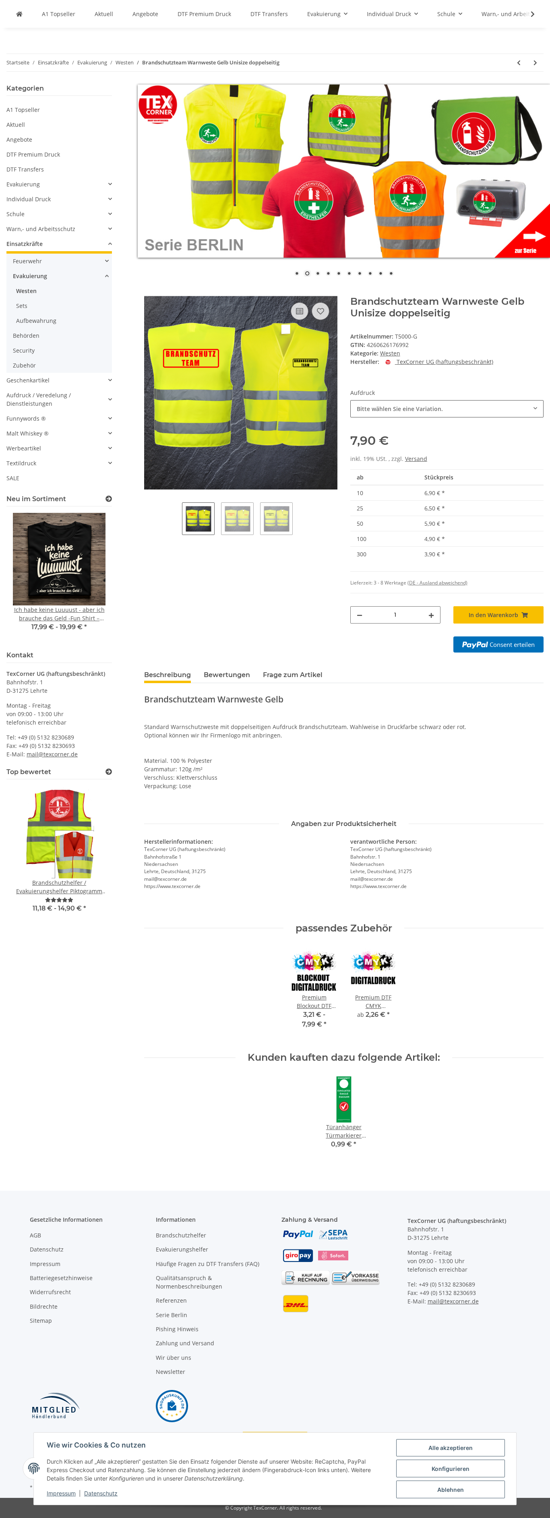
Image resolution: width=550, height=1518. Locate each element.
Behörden (26, 335)
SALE (12, 478)
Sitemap (41, 1320)
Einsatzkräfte (24, 244)
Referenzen (171, 1300)
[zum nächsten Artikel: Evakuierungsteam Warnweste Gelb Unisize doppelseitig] (535, 62)
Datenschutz (47, 1249)
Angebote (19, 139)
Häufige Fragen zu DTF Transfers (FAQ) (207, 1264)
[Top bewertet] (108, 772)
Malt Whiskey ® (27, 433)
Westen (390, 353)
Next (92, 577)
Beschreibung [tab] (167, 675)
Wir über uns (173, 1357)
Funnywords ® (26, 418)
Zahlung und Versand (185, 1343)
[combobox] (447, 408)
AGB (35, 1235)
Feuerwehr (27, 261)
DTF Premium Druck (33, 154)
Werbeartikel (23, 448)
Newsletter (170, 1371)
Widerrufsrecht (50, 1292)
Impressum (45, 1264)
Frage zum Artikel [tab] (293, 675)
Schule (15, 214)
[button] (59, 184)
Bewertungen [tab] (227, 675)
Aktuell (15, 124)
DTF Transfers (25, 169)
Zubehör (24, 365)
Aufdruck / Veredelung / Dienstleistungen (38, 399)
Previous (26, 577)
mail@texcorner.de (52, 754)
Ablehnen (450, 1489)
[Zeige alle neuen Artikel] (108, 499)
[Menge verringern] (359, 615)
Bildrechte (44, 1306)
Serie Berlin (171, 1315)
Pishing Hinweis (177, 1329)
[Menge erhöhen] (431, 615)
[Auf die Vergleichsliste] (299, 311)
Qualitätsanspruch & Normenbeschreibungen (189, 1282)
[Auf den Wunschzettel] (320, 311)
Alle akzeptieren (450, 1447)
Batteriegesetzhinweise (61, 1278)
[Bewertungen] (59, 899)
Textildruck (21, 463)
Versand (416, 459)
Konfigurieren (450, 1468)
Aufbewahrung (36, 320)
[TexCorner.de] (19, 14)
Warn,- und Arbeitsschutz (40, 229)
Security (24, 350)
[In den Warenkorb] (150, 291)
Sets (21, 306)
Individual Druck (28, 199)
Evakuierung (23, 184)
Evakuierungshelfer (182, 1249)
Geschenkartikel (28, 380)
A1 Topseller (23, 110)
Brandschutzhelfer (181, 1235)
